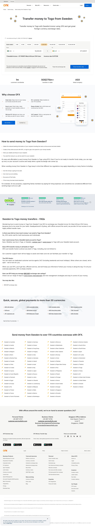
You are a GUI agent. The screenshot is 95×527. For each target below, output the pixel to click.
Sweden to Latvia (31, 377)
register (29, 67)
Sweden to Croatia (9, 367)
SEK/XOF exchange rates (10, 285)
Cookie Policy (9, 523)
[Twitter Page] (71, 436)
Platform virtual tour (30, 458)
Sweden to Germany (32, 342)
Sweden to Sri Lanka (78, 355)
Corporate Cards (7, 463)
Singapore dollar (76, 307)
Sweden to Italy (31, 367)
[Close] (47, 518)
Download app (52, 463)
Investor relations (75, 479)
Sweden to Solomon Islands (80, 342)
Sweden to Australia (9, 342)
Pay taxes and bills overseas (55, 469)
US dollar (74, 313)
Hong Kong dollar (55, 310)
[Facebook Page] (65, 436)
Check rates (56, 5)
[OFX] (5, 5)
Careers (73, 490)
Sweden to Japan (31, 370)
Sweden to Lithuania (32, 380)
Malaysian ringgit (33, 313)
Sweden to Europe (9, 383)
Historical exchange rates (31, 465)
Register (87, 5)
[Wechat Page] (74, 436)
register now (36, 242)
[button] (17, 44)
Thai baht (75, 310)
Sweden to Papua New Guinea (58, 364)
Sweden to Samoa (55, 380)
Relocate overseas (53, 467)
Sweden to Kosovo (32, 374)
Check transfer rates (53, 458)
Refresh (30, 38)
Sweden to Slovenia (55, 396)
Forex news (28, 481)
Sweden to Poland (55, 374)
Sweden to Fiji (8, 386)
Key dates (73, 477)
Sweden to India (31, 355)
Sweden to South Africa (79, 345)
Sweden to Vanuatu (78, 383)
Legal (72, 460)
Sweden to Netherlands (56, 345)
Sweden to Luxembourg (33, 383)
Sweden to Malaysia (32, 386)
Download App (6, 488)
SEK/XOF (27, 273)
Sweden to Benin (8, 355)
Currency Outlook (30, 479)
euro (7, 310)
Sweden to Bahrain (9, 348)
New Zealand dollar (55, 313)
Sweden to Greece (32, 345)
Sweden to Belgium (9, 351)
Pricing (4, 486)
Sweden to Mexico (32, 393)
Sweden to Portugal (55, 377)
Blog (27, 483)
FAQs (43, 450)
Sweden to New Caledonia (57, 348)
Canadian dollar (54, 307)
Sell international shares (54, 474)
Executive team (74, 488)
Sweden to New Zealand (56, 351)
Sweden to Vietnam (78, 386)
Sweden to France (9, 393)
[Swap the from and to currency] (47, 51)
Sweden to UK (77, 374)
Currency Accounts (7, 472)
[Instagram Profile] (80, 436)
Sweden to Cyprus (9, 370)
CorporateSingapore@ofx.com (47, 425)
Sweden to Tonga (77, 367)
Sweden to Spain (77, 351)
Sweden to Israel (31, 364)
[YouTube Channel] (77, 436)
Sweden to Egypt (8, 380)
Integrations (5, 483)
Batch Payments (6, 481)
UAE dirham (9, 307)
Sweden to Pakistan (55, 361)
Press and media (52, 483)
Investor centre (74, 472)
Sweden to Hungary (32, 351)
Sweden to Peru (54, 367)
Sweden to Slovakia (55, 393)
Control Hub (5, 474)
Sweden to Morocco (55, 342)
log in (33, 67)
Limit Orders (6, 469)
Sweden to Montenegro (33, 396)
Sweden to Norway (55, 355)
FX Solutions (6, 465)
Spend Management (7, 476)
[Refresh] (5, 38)
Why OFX (37, 5)
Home (4, 9)
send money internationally (33, 275)
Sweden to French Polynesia (11, 396)
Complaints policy (75, 463)
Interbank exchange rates (32, 463)
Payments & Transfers (8, 460)
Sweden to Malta (31, 390)
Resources (46, 5)
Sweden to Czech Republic (11, 374)
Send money (10, 9)
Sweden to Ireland (32, 361)
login (26, 149)
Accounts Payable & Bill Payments (10, 479)
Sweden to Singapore (55, 390)
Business (6, 1)
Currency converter (30, 460)
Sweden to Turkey (78, 370)
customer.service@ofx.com (17, 421)
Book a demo (87, 450)
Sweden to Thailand (78, 364)
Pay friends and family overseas (56, 465)
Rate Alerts (28, 467)
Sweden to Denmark (9, 377)
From (7, 47)
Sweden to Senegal (55, 386)
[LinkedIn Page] (68, 436)
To (52, 47)
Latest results (74, 474)
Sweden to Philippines (56, 370)
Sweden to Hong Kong (33, 348)
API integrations (52, 481)
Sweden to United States (79, 380)
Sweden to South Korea (79, 348)
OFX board (73, 486)
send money (47, 242)
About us (73, 458)
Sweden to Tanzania (78, 361)
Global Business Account (8, 458)
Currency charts (29, 469)
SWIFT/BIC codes (30, 472)
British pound (31, 310)
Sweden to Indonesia (32, 358)
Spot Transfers (6, 467)
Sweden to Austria (9, 345)
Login (25, 450)
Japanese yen (9, 313)
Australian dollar (32, 307)
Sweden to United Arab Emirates (81, 377)
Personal (12, 1)
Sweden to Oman (54, 358)
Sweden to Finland (9, 390)
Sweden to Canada (9, 361)
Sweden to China (8, 364)
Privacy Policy (74, 465)
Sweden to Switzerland (79, 358)
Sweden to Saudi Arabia (56, 383)
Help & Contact (64, 450)
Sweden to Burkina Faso (10, 358)
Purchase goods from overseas (56, 472)
